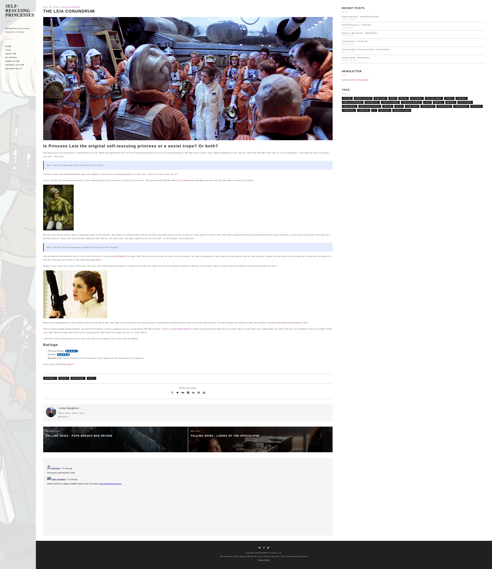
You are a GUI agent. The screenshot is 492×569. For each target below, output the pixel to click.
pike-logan (350, 106)
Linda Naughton (70, 7)
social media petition (180, 329)
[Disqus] (188, 496)
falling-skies (434, 98)
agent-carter (363, 98)
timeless (363, 110)
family (449, 98)
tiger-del (349, 110)
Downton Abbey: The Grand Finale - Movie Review (366, 49)
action (347, 98)
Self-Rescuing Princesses (19, 11)
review (388, 106)
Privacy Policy (264, 560)
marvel (439, 102)
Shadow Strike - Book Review (356, 58)
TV (374, 110)
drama (403, 98)
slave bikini (95, 260)
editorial (50, 378)
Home (8, 46)
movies (64, 378)
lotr (427, 102)
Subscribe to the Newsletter (355, 80)
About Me (11, 54)
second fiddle (117, 256)
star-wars (78, 378)
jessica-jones (390, 102)
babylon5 (380, 98)
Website (64, 417)
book (393, 98)
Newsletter (12, 61)
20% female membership (288, 323)
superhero (444, 106)
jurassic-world (411, 102)
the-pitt (476, 106)
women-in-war (401, 110)
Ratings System (14, 65)
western (384, 110)
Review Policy (13, 69)
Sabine (134, 339)
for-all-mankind (353, 102)
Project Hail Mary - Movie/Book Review (360, 17)
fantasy (461, 98)
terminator (461, 106)
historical (372, 102)
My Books (11, 57)
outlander (465, 102)
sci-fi (91, 378)
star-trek (412, 106)
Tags (8, 50)
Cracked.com (188, 180)
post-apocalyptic (369, 106)
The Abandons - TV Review (355, 41)
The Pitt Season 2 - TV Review (356, 25)
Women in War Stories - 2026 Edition (359, 33)
